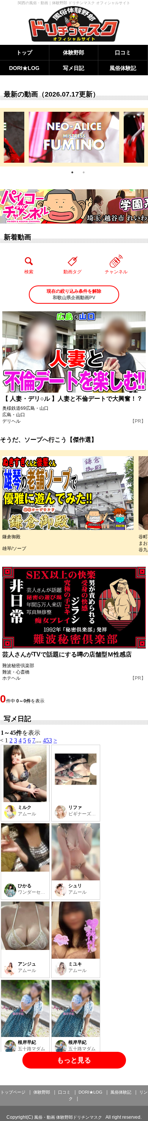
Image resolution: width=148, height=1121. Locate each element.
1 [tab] (72, 172)
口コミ (123, 52)
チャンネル (116, 271)
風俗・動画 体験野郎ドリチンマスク (68, 1117)
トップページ (12, 1092)
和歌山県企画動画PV (74, 294)
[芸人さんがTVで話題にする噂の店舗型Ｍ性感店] (74, 607)
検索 (28, 271)
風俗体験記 (123, 68)
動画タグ (72, 271)
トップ (24, 52)
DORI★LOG (24, 68)
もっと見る (74, 1060)
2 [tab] (83, 172)
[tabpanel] (74, 137)
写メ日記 (73, 68)
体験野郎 (73, 52)
